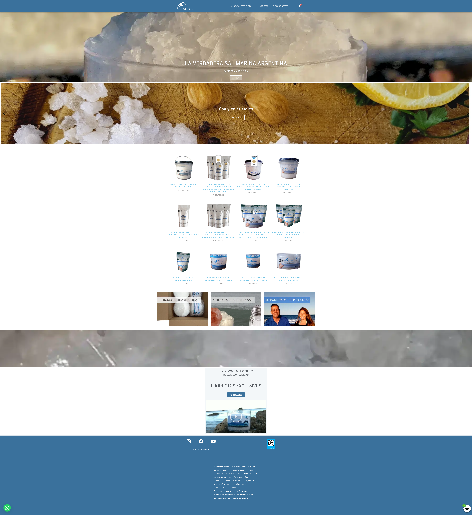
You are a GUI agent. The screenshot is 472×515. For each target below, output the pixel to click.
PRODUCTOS (263, 6)
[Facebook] (201, 441)
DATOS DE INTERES (280, 6)
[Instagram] (188, 441)
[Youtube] (213, 441)
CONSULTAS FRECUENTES (241, 6)
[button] (4, 113)
